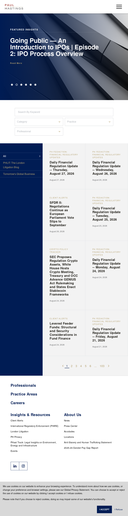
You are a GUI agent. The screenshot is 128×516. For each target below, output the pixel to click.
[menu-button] (119, 6)
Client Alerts (17, 420)
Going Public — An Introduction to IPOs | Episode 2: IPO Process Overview (54, 47)
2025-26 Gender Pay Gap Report (81, 447)
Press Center (71, 425)
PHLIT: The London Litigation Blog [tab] (14, 165)
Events (14, 450)
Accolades (69, 431)
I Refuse (118, 509)
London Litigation (19, 431)
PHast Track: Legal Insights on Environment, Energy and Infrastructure (34, 444)
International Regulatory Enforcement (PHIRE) (34, 425)
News (67, 420)
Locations (69, 436)
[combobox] (18, 112)
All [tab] (4, 156)
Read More (16, 63)
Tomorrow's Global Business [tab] (19, 174)
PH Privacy (16, 436)
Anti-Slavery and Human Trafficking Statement (88, 442)
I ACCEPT (104, 509)
